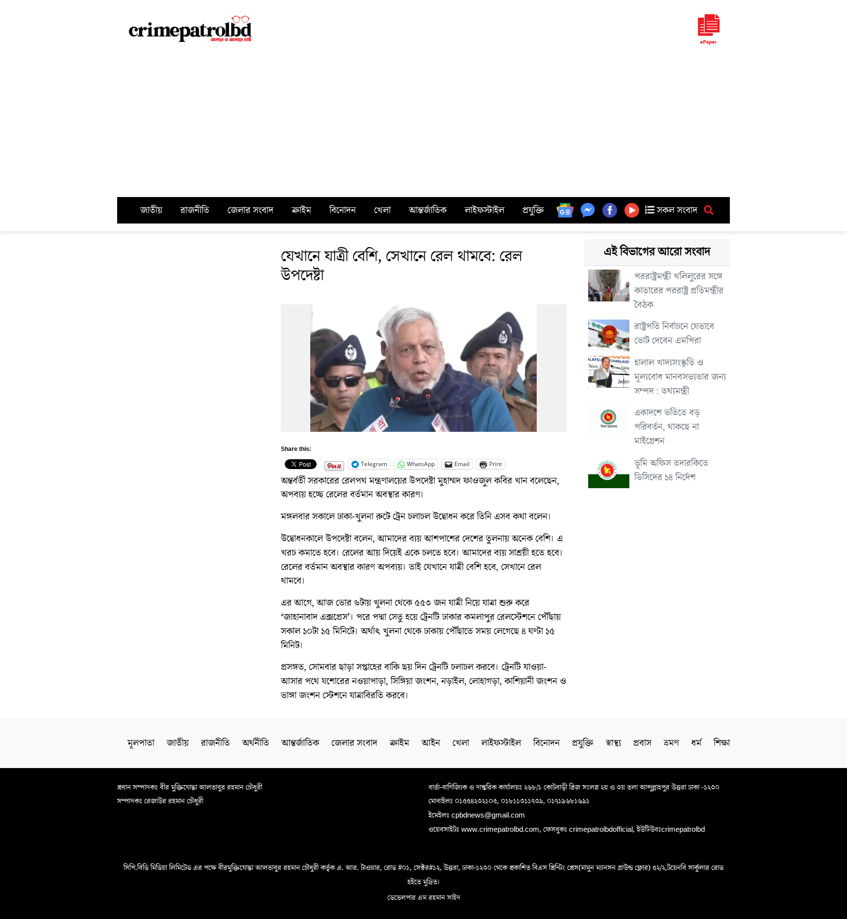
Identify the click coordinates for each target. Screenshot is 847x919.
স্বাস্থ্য (613, 743)
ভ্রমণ (671, 743)
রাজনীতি (194, 210)
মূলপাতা (140, 743)
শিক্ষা (722, 743)
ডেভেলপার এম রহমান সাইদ (423, 897)
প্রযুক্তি (533, 210)
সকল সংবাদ (676, 210)
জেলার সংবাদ (250, 210)
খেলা (382, 210)
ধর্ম (696, 743)
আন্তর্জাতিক (428, 210)
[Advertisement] (423, 123)
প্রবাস (642, 743)
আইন (431, 743)
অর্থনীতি (255, 743)
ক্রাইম (301, 210)
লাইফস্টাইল (484, 210)
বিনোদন (342, 210)
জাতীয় (151, 210)
